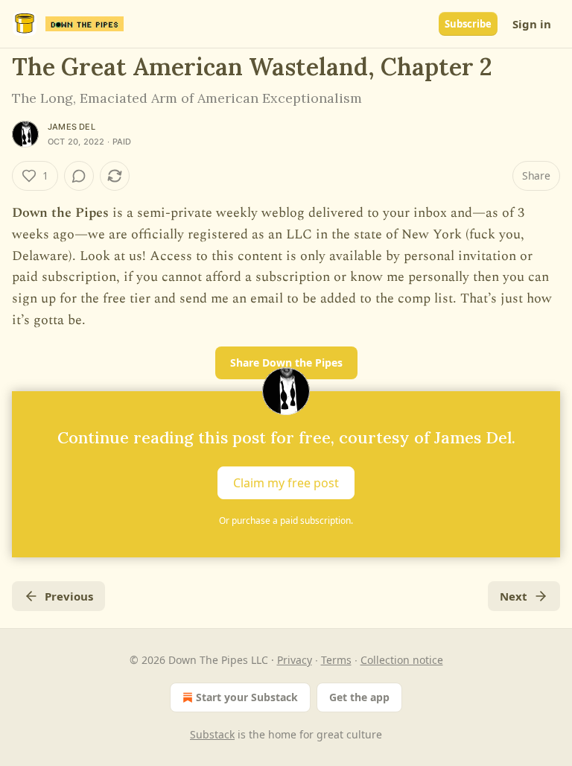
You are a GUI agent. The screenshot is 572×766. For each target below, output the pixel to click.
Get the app (359, 697)
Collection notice (401, 660)
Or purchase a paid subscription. (286, 520)
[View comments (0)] (79, 176)
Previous (69, 596)
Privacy (294, 660)
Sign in (531, 23)
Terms (336, 660)
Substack (212, 734)
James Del (71, 126)
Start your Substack (247, 697)
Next (513, 596)
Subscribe (468, 24)
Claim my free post (286, 483)
